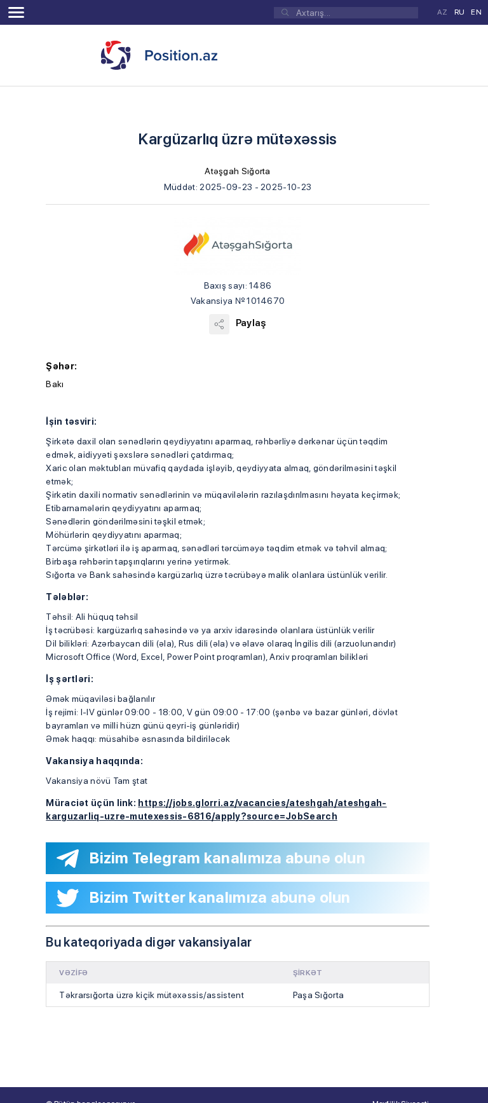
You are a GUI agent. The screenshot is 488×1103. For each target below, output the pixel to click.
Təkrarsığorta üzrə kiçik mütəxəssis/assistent (151, 995)
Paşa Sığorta (318, 995)
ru (459, 12)
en (476, 12)
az (442, 12)
